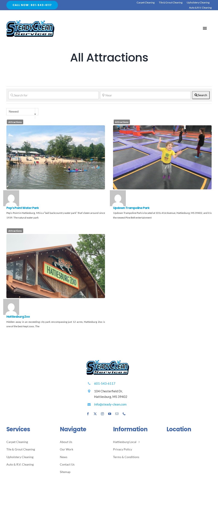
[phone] (124, 413)
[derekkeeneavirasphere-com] (11, 192)
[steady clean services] (30, 20)
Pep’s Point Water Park (22, 208)
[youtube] (109, 413)
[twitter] (95, 413)
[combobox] (22, 111)
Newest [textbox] (14, 111)
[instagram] (102, 413)
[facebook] (87, 413)
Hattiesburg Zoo (18, 316)
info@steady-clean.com (110, 404)
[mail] (116, 413)
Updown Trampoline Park (131, 208)
